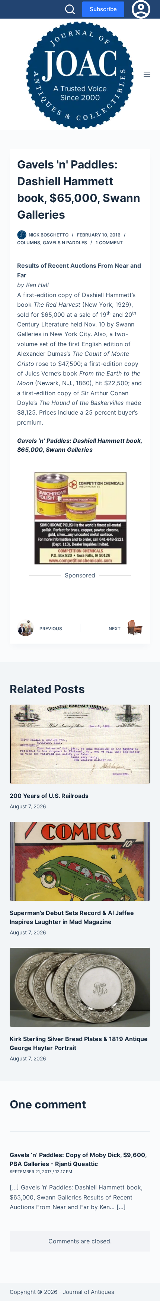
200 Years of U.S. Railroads (49, 795)
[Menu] (147, 74)
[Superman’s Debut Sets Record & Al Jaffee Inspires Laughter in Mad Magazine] (80, 861)
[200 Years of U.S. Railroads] (80, 744)
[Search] (70, 9)
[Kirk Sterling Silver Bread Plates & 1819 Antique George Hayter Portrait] (80, 987)
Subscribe (103, 9)
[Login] (141, 9)
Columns (28, 242)
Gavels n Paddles (65, 242)
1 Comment (109, 242)
